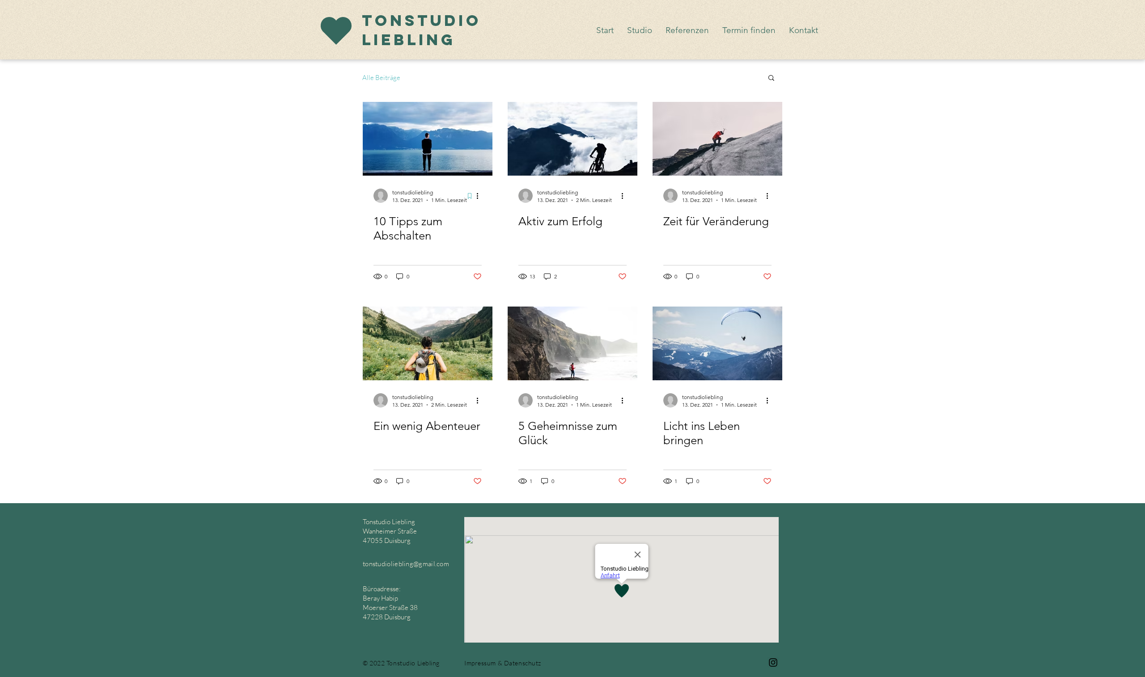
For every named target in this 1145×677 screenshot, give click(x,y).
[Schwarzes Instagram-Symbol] (773, 662)
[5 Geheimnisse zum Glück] (572, 343)
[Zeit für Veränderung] (717, 139)
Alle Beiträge (381, 77)
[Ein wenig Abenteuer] (427, 343)
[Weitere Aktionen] (480, 195)
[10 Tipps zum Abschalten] (427, 139)
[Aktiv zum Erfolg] (572, 139)
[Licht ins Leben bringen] (717, 343)
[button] (771, 78)
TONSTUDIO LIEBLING (421, 30)
